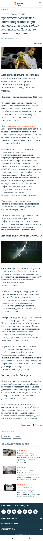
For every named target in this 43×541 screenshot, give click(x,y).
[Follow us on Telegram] (19, 511)
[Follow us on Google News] (30, 511)
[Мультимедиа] (13, 538)
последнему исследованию (22, 126)
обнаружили (23, 271)
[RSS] (35, 511)
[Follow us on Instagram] (9, 511)
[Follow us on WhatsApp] (25, 511)
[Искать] (29, 538)
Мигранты (21, 450)
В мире (4, 10)
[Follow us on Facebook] (14, 511)
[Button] (36, 43)
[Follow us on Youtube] (3, 511)
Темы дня (21, 485)
